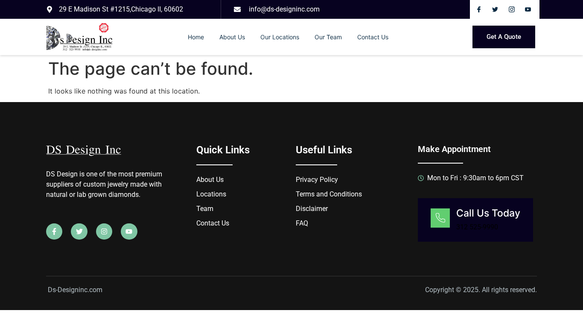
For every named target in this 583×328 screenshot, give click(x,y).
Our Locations (279, 37)
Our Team (328, 37)
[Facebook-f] (54, 231)
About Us (232, 37)
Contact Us (372, 37)
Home (196, 37)
